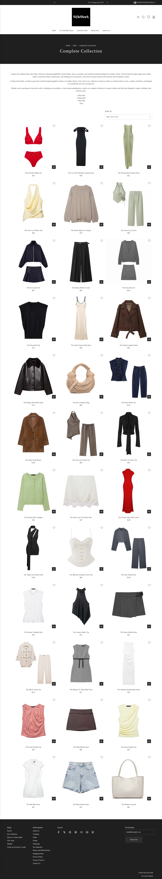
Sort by (108, 111)
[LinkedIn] (87, 832)
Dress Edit (81, 95)
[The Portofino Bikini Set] (33, 146)
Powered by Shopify (147, 876)
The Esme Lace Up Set (128, 230)
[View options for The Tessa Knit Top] (54, 339)
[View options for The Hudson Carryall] (149, 798)
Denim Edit (82, 98)
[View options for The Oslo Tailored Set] (149, 569)
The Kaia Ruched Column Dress (128, 173)
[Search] (143, 17)
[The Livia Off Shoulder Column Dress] (81, 146)
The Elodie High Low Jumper (81, 230)
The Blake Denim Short (81, 804)
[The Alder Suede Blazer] (33, 433)
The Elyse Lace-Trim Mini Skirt (81, 517)
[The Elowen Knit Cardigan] (33, 491)
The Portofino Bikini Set (33, 173)
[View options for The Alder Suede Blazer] (54, 454)
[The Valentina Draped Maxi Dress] (128, 663)
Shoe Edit (81, 101)
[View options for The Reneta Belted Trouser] (101, 282)
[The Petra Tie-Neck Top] (128, 433)
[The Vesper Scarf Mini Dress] (33, 548)
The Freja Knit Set (128, 288)
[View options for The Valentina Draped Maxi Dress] (149, 684)
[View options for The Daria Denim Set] (149, 397)
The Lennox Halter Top (81, 632)
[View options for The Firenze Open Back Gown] (149, 511)
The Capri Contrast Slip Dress (81, 345)
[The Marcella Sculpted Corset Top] (81, 548)
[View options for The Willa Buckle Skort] (101, 741)
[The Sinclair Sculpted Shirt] (33, 605)
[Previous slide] (55, 2)
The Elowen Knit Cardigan (33, 517)
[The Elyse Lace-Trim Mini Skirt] (81, 491)
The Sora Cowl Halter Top (33, 230)
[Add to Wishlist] (54, 126)
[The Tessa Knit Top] (33, 318)
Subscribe (134, 840)
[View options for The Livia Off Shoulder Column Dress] (101, 167)
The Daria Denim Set (128, 403)
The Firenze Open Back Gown (128, 517)
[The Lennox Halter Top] (81, 605)
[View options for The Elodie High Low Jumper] (101, 224)
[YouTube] (81, 832)
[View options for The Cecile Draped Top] (54, 741)
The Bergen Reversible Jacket (33, 403)
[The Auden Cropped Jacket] (128, 318)
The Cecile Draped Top (33, 747)
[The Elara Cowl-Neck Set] (81, 433)
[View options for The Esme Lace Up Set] (149, 224)
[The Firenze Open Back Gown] (128, 491)
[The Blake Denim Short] (81, 778)
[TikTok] (92, 832)
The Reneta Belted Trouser (81, 288)
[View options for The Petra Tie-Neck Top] (149, 454)
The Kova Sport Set (33, 288)
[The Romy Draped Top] (128, 720)
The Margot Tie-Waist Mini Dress (81, 690)
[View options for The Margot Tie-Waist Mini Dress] (101, 684)
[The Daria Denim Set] (128, 376)
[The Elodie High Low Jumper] (81, 204)
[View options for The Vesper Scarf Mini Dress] (54, 569)
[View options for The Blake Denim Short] (101, 798)
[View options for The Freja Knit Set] (149, 282)
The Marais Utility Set (33, 690)
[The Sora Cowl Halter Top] (33, 204)
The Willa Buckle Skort (81, 747)
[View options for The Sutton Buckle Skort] (149, 626)
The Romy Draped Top (128, 747)
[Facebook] (58, 832)
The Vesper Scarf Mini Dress (33, 575)
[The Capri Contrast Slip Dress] (81, 318)
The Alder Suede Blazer (33, 460)
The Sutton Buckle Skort (128, 632)
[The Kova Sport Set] (33, 261)
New (81, 103)
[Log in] (138, 17)
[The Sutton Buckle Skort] (128, 605)
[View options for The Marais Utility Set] (54, 684)
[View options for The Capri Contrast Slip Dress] (101, 339)
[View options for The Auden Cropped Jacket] (149, 339)
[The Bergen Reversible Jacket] (33, 376)
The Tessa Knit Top (33, 345)
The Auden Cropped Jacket (129, 345)
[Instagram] (70, 832)
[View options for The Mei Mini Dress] (54, 798)
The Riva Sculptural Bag (81, 403)
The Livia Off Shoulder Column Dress (81, 173)
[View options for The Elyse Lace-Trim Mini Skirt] (101, 511)
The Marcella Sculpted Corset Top (81, 575)
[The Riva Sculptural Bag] (81, 376)
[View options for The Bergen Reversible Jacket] (54, 397)
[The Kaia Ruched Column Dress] (128, 146)
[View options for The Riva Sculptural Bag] (101, 397)
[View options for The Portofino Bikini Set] (54, 167)
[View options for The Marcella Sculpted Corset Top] (101, 569)
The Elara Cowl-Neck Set (81, 460)
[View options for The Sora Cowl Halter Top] (54, 224)
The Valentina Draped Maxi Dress (128, 690)
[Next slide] (107, 2)
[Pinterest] (75, 832)
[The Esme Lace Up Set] (128, 204)
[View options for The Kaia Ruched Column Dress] (149, 167)
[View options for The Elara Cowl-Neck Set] (101, 454)
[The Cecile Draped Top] (33, 720)
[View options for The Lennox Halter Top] (101, 626)
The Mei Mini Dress (33, 804)
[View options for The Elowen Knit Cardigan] (54, 511)
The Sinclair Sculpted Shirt (33, 632)
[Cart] (153, 17)
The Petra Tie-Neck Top (128, 460)
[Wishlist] (148, 17)
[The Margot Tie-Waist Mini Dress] (81, 663)
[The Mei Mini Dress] (33, 778)
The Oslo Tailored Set (128, 575)
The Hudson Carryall (129, 804)
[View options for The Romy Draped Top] (149, 741)
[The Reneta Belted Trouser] (81, 261)
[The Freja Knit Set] (128, 261)
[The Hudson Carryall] (128, 778)
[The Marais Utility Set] (33, 663)
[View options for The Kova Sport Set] (54, 282)
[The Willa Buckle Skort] (81, 720)
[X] (64, 832)
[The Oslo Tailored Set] (128, 548)
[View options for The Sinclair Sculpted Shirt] (54, 626)
